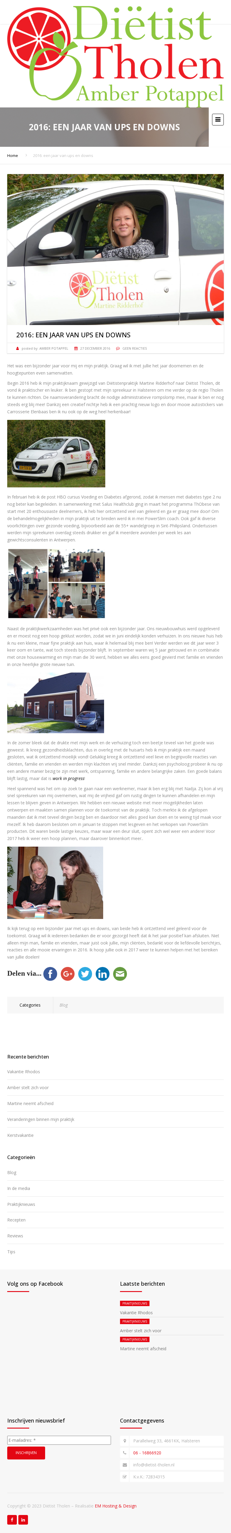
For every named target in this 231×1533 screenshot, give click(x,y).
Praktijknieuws (21, 1204)
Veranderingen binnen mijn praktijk (40, 1119)
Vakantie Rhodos (23, 1071)
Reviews (15, 1236)
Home (12, 155)
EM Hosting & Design (116, 1506)
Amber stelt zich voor (28, 1087)
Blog (64, 1005)
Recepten (16, 1220)
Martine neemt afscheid (30, 1103)
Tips (11, 1251)
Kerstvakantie (20, 1135)
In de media (18, 1188)
